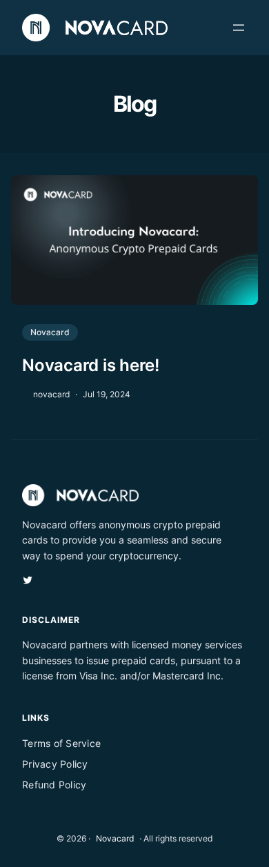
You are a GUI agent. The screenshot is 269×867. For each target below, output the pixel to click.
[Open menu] (238, 27)
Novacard (50, 332)
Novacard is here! (90, 365)
